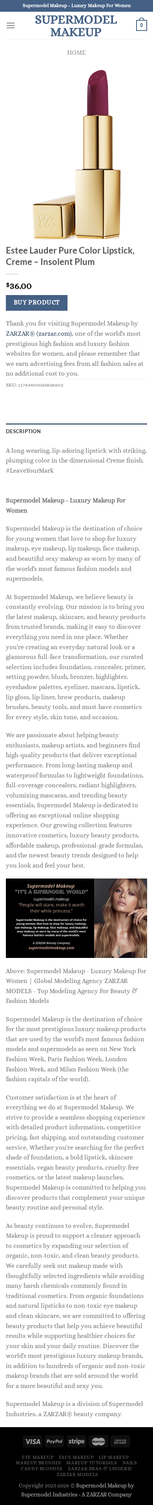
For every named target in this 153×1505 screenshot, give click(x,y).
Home (76, 52)
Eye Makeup (37, 1457)
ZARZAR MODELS (77, 1474)
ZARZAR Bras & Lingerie (100, 1468)
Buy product (37, 302)
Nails (129, 1462)
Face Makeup (76, 1457)
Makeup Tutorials (91, 1462)
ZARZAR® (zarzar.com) (39, 333)
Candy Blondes (42, 1468)
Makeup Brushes (38, 1462)
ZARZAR (96, 1494)
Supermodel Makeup (76, 25)
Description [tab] (23, 431)
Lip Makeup (114, 1457)
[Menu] (10, 25)
